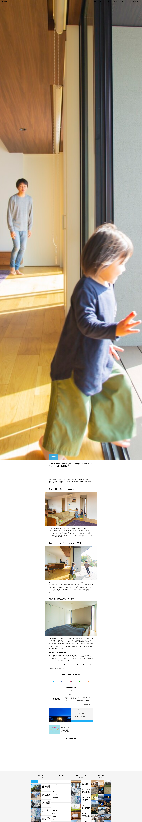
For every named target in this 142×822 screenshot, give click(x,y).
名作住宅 (54, 791)
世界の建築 (55, 784)
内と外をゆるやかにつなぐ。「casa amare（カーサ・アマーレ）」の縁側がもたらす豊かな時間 (81, 761)
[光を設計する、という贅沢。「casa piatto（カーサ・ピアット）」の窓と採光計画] (41, 751)
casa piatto (53, 456)
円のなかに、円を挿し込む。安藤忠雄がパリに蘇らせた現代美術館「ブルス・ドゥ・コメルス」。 (46, 802)
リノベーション (55, 803)
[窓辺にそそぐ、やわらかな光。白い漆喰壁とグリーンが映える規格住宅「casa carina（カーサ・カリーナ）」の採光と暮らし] (76, 808)
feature (123, 1)
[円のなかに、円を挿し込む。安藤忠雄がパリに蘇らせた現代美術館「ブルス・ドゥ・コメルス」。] (76, 792)
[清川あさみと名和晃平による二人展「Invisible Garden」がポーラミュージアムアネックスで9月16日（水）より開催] (76, 800)
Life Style (116, 1)
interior (109, 1)
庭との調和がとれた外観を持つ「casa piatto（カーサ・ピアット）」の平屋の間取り (71, 465)
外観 (55, 668)
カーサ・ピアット (52, 668)
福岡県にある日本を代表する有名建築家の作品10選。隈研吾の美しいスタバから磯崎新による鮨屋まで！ (46, 786)
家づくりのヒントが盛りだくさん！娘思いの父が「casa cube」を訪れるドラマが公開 (65, 729)
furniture (54, 816)
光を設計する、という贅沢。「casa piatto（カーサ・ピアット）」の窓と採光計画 (40, 761)
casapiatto (34, 756)
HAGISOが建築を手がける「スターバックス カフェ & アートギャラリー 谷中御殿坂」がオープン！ (46, 818)
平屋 (57, 668)
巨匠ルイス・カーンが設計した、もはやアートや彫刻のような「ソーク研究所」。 (46, 794)
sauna (53, 813)
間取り (60, 668)
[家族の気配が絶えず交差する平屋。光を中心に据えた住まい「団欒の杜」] (101, 751)
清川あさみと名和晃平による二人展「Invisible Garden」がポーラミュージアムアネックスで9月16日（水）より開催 (46, 810)
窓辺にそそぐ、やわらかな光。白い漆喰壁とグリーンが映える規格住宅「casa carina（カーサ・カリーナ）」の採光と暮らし (86, 807)
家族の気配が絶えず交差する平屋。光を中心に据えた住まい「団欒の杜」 (101, 760)
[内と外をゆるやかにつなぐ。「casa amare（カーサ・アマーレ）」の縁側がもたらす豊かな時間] (81, 751)
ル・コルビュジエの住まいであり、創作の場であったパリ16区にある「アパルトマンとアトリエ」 (76, 729)
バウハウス (55, 794)
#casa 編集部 (68, 694)
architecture (102, 1)
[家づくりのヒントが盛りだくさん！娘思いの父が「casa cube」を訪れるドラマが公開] (54, 729)
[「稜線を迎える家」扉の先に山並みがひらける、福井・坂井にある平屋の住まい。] (61, 751)
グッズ (54, 819)
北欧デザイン (55, 810)
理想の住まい (54, 756)
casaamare (74, 756)
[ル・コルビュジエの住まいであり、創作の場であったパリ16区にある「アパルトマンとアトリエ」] (87, 729)
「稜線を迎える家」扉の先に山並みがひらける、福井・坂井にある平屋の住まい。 (61, 761)
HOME (94, 1)
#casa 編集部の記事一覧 (88, 704)
